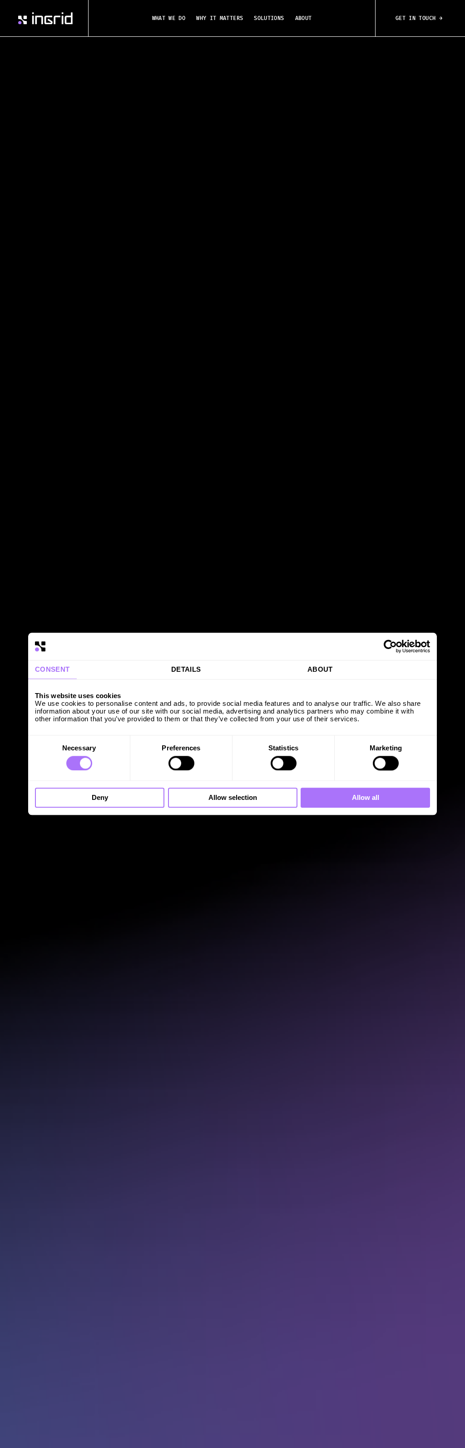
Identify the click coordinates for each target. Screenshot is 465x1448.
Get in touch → (419, 18)
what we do (169, 18)
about (303, 18)
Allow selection (232, 798)
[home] (45, 18)
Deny (100, 798)
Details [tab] (186, 670)
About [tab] (320, 670)
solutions (269, 18)
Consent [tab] (52, 670)
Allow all (365, 798)
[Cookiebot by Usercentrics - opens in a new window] (390, 646)
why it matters (219, 18)
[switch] (181, 763)
